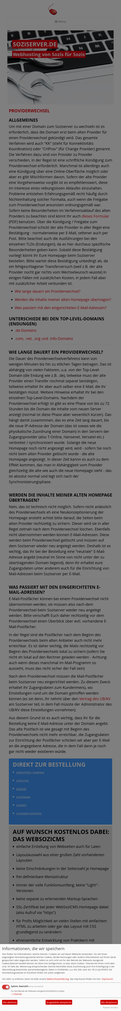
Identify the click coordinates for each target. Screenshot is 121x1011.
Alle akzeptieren (109, 1002)
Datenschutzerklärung (58, 979)
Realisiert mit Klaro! (110, 1007)
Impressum (107, 979)
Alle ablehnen (10, 1002)
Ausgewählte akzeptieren (58, 1002)
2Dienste (16, 994)
